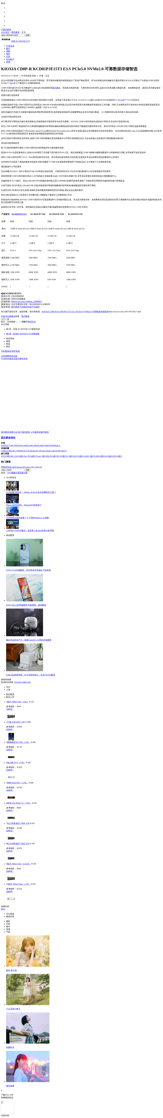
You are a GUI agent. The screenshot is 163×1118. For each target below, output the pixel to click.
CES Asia (34, 467)
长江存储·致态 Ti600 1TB (18, 823)
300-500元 (14, 445)
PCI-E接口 (61, 456)
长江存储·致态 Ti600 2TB (18, 844)
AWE (13, 467)
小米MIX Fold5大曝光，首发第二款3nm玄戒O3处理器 (30, 530)
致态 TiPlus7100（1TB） (18, 702)
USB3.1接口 (89, 456)
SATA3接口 (6, 456)
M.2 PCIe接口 (30, 456)
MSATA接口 (51, 456)
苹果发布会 (6, 467)
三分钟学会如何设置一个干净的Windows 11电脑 (27, 518)
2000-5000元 (45, 445)
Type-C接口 (41, 456)
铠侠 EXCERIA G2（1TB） (19, 803)
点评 (8, 57)
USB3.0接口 (99, 456)
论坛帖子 (10, 59)
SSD (11, 83)
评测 (8, 62)
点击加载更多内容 (9, 356)
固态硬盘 (15, 32)
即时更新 (16, 351)
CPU (9, 473)
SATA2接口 (79, 456)
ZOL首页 (5, 32)
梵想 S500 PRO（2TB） (17, 783)
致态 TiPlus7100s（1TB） (19, 884)
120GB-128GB (50, 451)
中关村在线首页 (8, 359)
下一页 (6, 319)
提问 (3, 909)
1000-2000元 (34, 445)
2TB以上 (5, 451)
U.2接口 (70, 456)
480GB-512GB (25, 451)
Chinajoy (19, 467)
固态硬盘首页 (21, 359)
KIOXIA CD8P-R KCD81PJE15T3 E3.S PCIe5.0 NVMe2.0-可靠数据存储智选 (75, 312)
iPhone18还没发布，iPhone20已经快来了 (24, 505)
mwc (28, 467)
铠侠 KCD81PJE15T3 (20, 41)
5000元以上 (55, 445)
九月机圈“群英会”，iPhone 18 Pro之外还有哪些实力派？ (31, 492)
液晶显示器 (22, 473)
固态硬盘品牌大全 (9, 432)
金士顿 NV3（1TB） (16, 762)
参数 (8, 51)
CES (40, 467)
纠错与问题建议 (8, 316)
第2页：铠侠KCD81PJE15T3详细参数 (22, 334)
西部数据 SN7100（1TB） (18, 742)
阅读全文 (32, 322)
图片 (8, 49)
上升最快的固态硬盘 (40, 432)
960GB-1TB (14, 451)
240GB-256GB (38, 451)
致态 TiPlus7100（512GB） (19, 864)
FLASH (121, 100)
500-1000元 (24, 445)
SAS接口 (109, 456)
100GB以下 (62, 451)
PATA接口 (117, 456)
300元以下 (5, 445)
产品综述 (10, 46)
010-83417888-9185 (22, 682)
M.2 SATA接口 (17, 456)
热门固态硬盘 (24, 432)
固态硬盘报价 (8, 437)
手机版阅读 (6, 351)
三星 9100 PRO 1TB (16, 722)
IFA (24, 467)
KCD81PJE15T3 (19, 214)
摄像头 (14, 473)
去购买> (9, 709)
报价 (8, 54)
